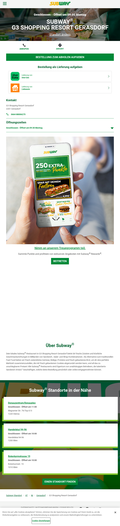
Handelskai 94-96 (17, 429)
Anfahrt (60, 49)
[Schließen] (115, 512)
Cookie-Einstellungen (41, 521)
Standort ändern (60, 34)
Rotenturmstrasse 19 (19, 456)
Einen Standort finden (60, 481)
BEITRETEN (60, 261)
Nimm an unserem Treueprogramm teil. (60, 248)
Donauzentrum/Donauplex (22, 403)
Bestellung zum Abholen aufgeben (60, 57)
